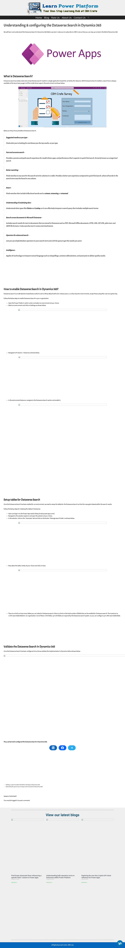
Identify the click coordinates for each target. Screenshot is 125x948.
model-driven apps (36, 83)
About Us (67, 17)
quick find (92, 176)
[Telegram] (72, 747)
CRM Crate (77, 32)
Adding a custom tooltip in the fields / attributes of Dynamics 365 (23, 785)
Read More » (14, 882)
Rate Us (55, 17)
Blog (46, 17)
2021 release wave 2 (62, 294)
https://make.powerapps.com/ (44, 514)
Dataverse (7, 81)
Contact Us (79, 17)
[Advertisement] (62, 274)
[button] (89, 17)
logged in (15, 800)
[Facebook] (62, 747)
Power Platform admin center (23, 303)
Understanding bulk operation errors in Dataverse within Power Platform (60, 877)
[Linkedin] (119, 943)
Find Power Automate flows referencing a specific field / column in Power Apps (26, 877)
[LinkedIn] (53, 747)
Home (39, 17)
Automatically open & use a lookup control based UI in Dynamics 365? (24, 786)
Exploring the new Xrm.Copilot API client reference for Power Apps (96, 877)
